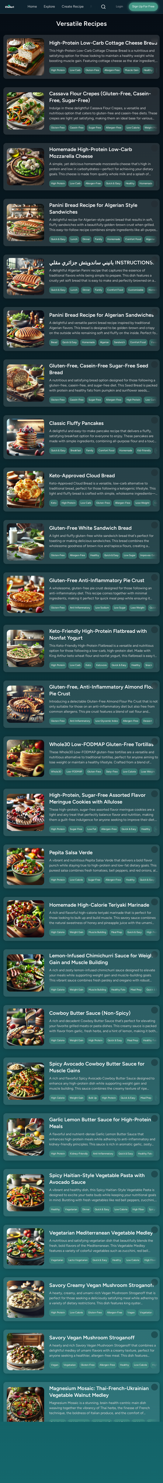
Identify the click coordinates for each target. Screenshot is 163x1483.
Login (119, 6)
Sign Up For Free (143, 6)
